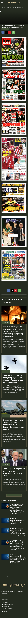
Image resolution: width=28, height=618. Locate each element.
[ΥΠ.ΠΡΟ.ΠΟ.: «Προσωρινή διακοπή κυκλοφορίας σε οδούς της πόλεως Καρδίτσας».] (5, 520)
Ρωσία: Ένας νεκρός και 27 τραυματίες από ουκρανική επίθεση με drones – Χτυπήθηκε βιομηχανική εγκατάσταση (14, 331)
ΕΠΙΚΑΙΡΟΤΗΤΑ (9, 7)
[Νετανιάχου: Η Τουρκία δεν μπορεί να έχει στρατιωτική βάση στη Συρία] (14, 457)
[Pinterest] (9, 32)
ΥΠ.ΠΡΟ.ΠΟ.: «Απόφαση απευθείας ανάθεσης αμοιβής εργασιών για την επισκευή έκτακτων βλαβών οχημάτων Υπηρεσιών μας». (18, 532)
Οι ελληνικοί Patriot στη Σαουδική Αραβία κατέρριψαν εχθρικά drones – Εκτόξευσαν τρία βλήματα (13, 425)
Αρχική (3, 7)
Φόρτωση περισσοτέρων (13, 495)
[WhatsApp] (13, 32)
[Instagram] (5, 577)
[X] (6, 32)
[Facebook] (2, 32)
